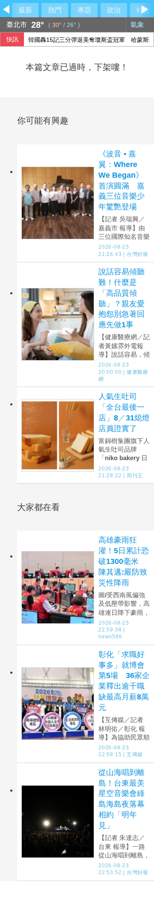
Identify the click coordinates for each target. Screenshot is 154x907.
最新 (25, 10)
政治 (114, 10)
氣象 (138, 24)
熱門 (55, 10)
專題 (84, 10)
